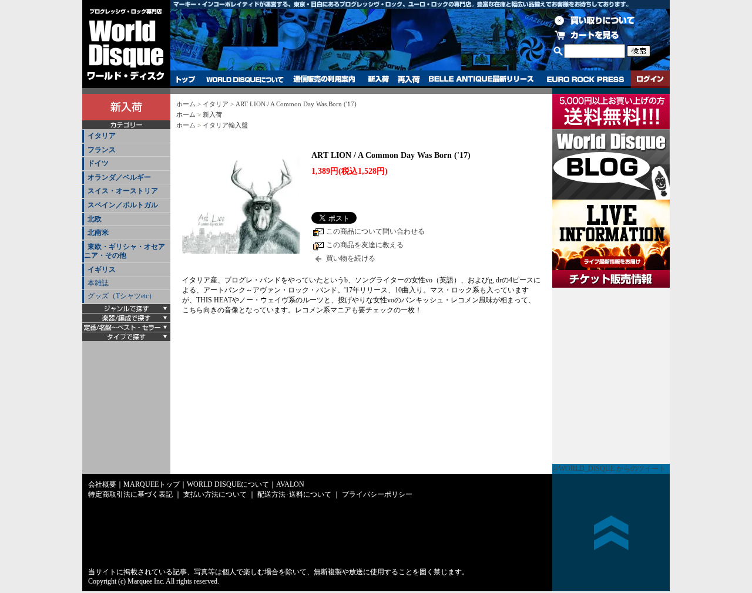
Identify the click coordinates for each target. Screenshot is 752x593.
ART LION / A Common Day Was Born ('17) (296, 103)
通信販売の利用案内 (324, 79)
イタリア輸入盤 (225, 125)
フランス (102, 150)
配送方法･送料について (294, 494)
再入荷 (409, 79)
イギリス (102, 269)
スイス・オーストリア (123, 191)
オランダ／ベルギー (119, 177)
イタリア (102, 136)
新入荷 (378, 79)
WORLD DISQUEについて (244, 79)
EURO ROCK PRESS (585, 79)
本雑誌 (98, 283)
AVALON (290, 484)
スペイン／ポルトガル (123, 205)
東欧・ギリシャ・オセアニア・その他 (124, 251)
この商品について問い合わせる (375, 231)
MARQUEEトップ (151, 484)
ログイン (650, 79)
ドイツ (98, 163)
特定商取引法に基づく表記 (130, 494)
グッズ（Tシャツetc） (122, 296)
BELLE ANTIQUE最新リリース (481, 79)
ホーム (186, 103)
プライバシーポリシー (377, 494)
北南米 (98, 232)
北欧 (95, 219)
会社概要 (102, 484)
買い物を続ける (350, 258)
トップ (186, 79)
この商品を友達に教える (365, 245)
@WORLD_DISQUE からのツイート (609, 468)
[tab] (126, 136)
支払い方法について (215, 494)
